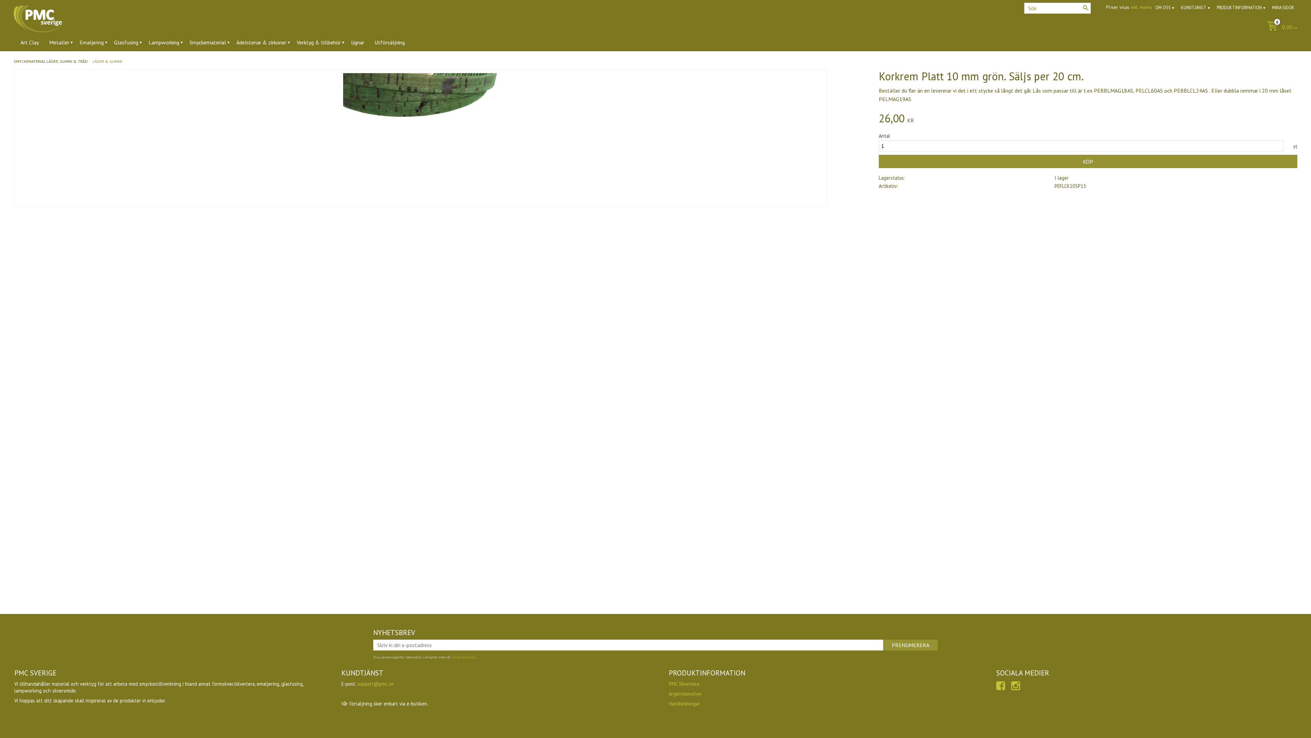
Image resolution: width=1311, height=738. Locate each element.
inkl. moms (1141, 7)
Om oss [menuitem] (1163, 8)
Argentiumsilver (685, 694)
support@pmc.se (375, 684)
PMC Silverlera (684, 684)
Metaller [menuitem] (59, 42)
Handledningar (684, 703)
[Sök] (1086, 8)
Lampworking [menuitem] (164, 42)
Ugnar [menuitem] (357, 42)
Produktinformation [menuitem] (1239, 8)
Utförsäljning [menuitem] (390, 42)
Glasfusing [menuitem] (126, 42)
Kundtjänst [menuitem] (1194, 8)
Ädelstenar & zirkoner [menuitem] (261, 42)
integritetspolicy (464, 657)
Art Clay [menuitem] (29, 42)
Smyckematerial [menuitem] (207, 42)
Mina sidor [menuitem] (1283, 8)
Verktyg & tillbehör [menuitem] (319, 42)
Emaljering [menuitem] (92, 42)
